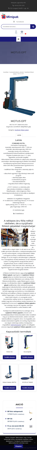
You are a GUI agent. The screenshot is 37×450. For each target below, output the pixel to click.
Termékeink (20, 22)
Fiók (16, 33)
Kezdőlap (5, 72)
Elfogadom (18, 446)
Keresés (33, 27)
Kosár (21, 33)
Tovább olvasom (9, 357)
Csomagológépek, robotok (16, 72)
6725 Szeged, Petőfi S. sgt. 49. (19, 8)
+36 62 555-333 (19, 5)
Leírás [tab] (19, 135)
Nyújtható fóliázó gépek (22, 130)
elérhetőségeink (16, 325)
